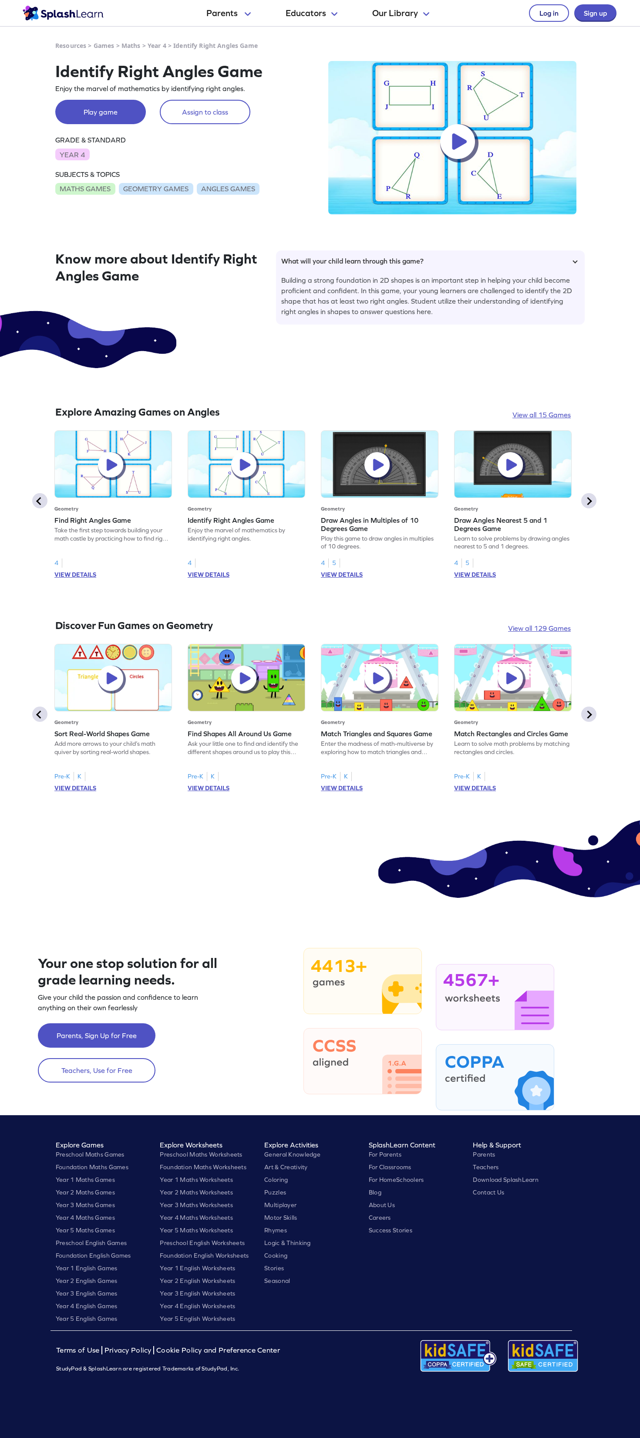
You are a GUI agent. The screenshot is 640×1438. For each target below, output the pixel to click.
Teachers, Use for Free (96, 1070)
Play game (101, 112)
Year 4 (157, 45)
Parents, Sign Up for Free (97, 1035)
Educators (306, 13)
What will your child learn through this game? (352, 261)
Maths (131, 45)
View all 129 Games (539, 628)
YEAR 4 (72, 155)
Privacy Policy (128, 1350)
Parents (222, 13)
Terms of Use (78, 1350)
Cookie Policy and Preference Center (218, 1350)
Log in (549, 13)
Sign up (595, 13)
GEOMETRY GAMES (156, 189)
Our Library (395, 13)
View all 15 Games (541, 415)
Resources (70, 45)
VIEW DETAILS (75, 574)
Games (104, 45)
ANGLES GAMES (228, 189)
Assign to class (205, 112)
